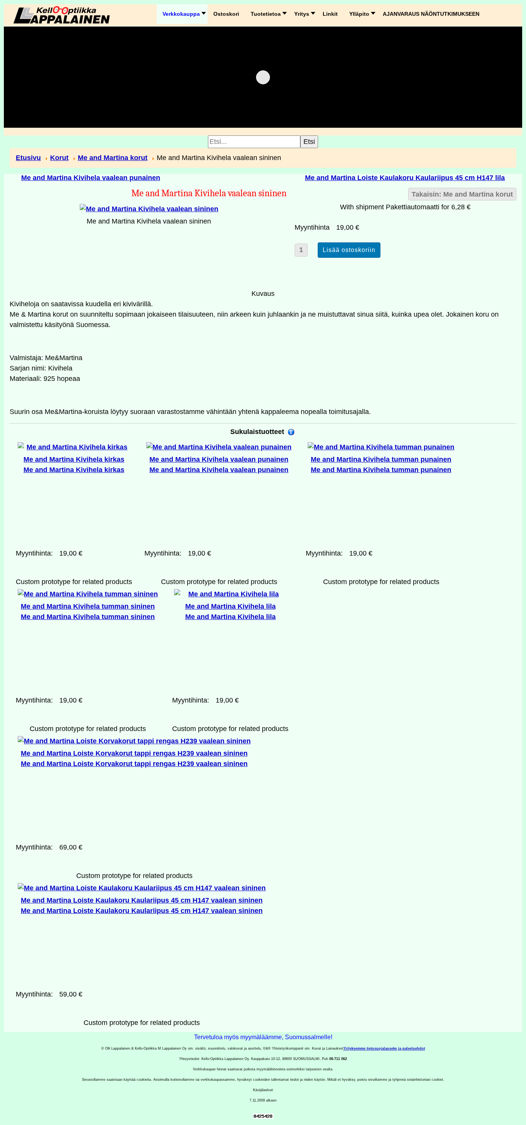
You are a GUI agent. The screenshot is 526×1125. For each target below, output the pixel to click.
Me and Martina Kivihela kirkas (73, 465)
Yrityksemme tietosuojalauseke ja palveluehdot (384, 1048)
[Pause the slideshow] (493, 77)
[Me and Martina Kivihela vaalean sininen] (149, 208)
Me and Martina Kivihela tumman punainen (381, 465)
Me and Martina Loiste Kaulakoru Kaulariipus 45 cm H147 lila (405, 178)
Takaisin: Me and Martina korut (462, 194)
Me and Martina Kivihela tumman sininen (88, 612)
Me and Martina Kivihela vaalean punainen (90, 178)
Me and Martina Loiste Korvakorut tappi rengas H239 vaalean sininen (134, 758)
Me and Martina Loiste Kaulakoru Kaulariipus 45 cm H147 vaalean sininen (142, 905)
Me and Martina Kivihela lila (230, 612)
